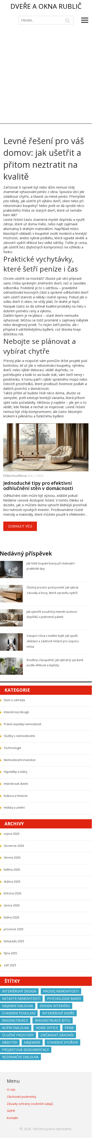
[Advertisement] (46, 75)
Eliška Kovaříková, (15, 476)
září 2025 (10, 965)
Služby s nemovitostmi (19, 736)
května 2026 (12, 870)
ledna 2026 (11, 917)
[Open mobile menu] (84, 20)
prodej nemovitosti (61, 991)
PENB (69, 1027)
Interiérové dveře (16, 784)
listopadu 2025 (14, 941)
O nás (11, 1089)
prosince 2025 (14, 929)
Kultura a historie (16, 796)
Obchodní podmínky (21, 1097)
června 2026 (12, 858)
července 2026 (14, 846)
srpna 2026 (11, 834)
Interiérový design (16, 712)
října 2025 (10, 953)
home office (47, 1027)
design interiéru (55, 1006)
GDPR (11, 1111)
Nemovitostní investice (20, 760)
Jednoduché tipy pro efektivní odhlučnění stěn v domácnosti (38, 486)
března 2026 (12, 893)
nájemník (32, 1042)
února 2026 (12, 905)
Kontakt (12, 1118)
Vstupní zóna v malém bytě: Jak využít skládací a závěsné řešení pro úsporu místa (53, 641)
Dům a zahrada (14, 700)
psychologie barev (64, 998)
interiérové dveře (58, 1013)
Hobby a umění (14, 808)
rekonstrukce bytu (52, 1020)
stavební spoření (62, 1042)
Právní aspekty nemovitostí (22, 724)
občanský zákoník (57, 1035)
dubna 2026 (12, 882)
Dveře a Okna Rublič (46, 6)
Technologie (12, 748)
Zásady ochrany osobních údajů (30, 1104)
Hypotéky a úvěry (15, 772)
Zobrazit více (20, 526)
